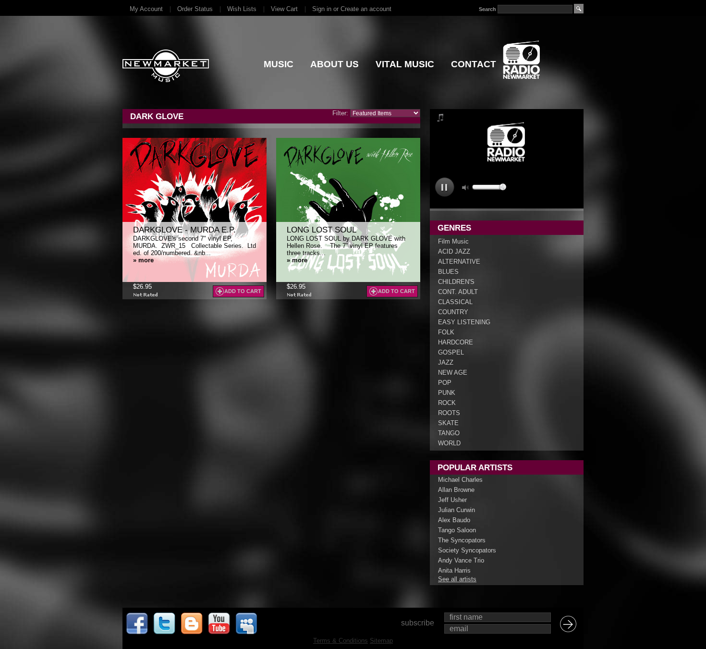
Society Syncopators (467, 550)
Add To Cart (242, 291)
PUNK (446, 392)
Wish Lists (241, 8)
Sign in (321, 8)
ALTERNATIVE (459, 261)
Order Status (195, 8)
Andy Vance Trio (461, 560)
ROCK (447, 402)
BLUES (448, 271)
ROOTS (449, 412)
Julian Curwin (456, 510)
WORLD (449, 443)
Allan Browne (456, 489)
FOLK (446, 332)
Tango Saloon (457, 530)
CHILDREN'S (456, 281)
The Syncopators (462, 540)
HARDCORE (455, 342)
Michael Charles (460, 479)
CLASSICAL (455, 302)
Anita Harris (454, 570)
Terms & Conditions (340, 640)
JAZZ (445, 362)
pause (444, 187)
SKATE (448, 423)
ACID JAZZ (454, 251)
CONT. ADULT (458, 291)
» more (143, 260)
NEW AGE (452, 372)
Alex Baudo (454, 520)
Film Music (453, 241)
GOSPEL (451, 352)
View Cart (284, 8)
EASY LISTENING (464, 322)
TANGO (449, 433)
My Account (146, 8)
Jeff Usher (452, 499)
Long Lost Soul (321, 229)
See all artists (457, 579)
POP (444, 382)
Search (487, 9)
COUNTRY (453, 312)
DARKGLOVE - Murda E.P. (184, 229)
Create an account (366, 8)
